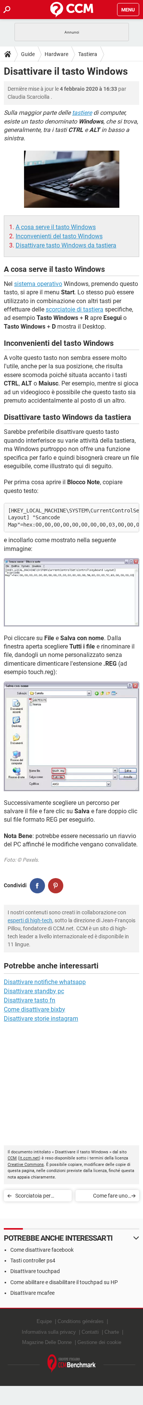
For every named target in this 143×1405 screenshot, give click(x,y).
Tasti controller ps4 (32, 1260)
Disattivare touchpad (35, 1271)
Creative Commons (26, 1164)
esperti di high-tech (30, 920)
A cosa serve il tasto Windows (56, 227)
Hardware (56, 54)
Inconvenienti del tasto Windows (59, 236)
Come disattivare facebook (42, 1250)
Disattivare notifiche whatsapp (45, 982)
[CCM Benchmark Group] (72, 1363)
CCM (12, 1158)
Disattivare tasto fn (29, 1000)
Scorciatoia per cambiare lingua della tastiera (40, 1197)
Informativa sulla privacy (49, 1332)
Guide (28, 54)
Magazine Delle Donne (47, 1342)
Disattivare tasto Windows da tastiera (66, 245)
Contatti (90, 1332)
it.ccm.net (29, 1158)
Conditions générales (81, 1321)
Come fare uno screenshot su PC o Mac (105, 1197)
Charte (111, 1332)
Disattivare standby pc (34, 991)
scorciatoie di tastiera (74, 309)
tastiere (82, 112)
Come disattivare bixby (34, 1009)
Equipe (44, 1321)
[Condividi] (37, 885)
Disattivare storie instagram (41, 1018)
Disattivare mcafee (32, 1293)
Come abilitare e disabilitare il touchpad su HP (64, 1282)
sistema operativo (38, 283)
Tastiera (87, 54)
